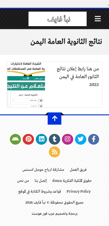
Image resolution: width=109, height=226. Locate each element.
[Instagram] (67, 139)
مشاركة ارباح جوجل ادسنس (43, 169)
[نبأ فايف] (57, 19)
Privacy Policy (79, 191)
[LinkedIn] (41, 139)
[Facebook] (93, 139)
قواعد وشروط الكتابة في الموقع (39, 191)
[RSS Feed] (54, 151)
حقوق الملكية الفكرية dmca (72, 180)
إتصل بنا (41, 180)
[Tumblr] (54, 139)
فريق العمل (78, 169)
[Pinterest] (28, 139)
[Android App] (15, 139)
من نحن (23, 180)
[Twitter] (80, 139)
